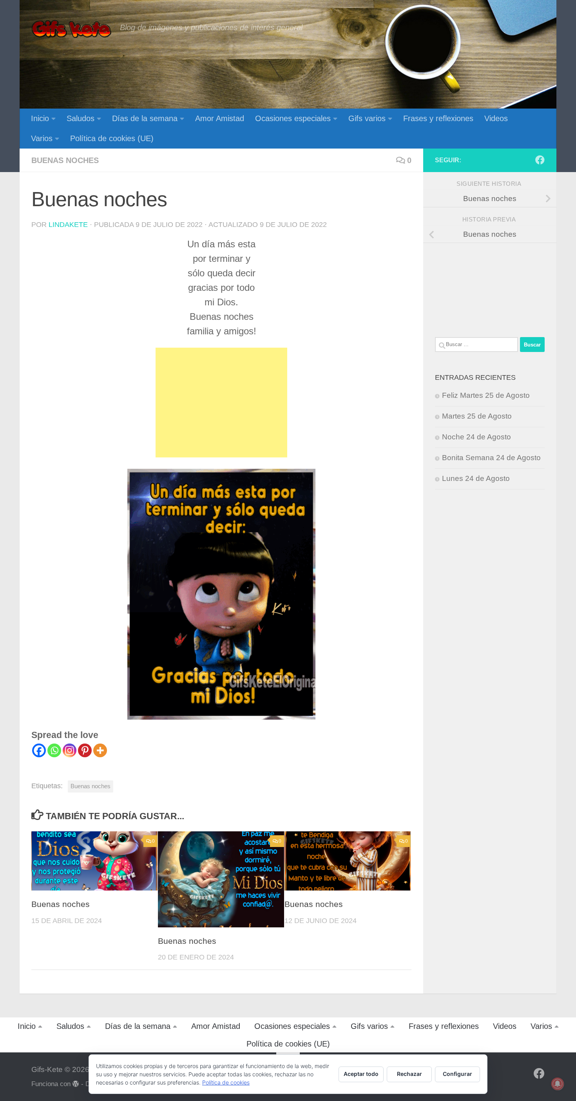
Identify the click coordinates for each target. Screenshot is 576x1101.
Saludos (80, 118)
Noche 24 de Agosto (476, 437)
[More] (100, 750)
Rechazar (409, 1073)
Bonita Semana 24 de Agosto (491, 457)
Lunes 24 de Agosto (476, 478)
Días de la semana (145, 118)
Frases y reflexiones (438, 118)
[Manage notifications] (557, 1083)
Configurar (457, 1073)
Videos (496, 118)
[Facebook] (39, 750)
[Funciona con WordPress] (75, 1084)
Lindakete (68, 225)
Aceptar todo (361, 1073)
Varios (42, 138)
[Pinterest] (85, 750)
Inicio (40, 118)
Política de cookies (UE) (112, 138)
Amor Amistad (219, 118)
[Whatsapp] (54, 750)
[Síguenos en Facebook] (540, 160)
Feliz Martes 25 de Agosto (486, 395)
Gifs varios (367, 118)
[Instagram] (69, 750)
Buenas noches (65, 160)
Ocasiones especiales (293, 118)
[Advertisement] (221, 402)
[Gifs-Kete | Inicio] (71, 29)
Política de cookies (226, 1082)
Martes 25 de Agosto (477, 416)
